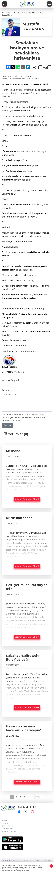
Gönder (8, 425)
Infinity (37, 797)
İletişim (5, 823)
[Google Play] (27, 839)
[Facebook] (19, 811)
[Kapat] (51, 866)
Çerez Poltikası (8, 826)
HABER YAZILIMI (8, 860)
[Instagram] (32, 811)
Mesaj (6, 390)
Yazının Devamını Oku (26, 499)
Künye (4, 820)
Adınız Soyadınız (12, 380)
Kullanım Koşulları (9, 831)
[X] (25, 811)
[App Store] (27, 847)
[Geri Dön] (4, 4)
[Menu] (49, 4)
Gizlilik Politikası (8, 829)
